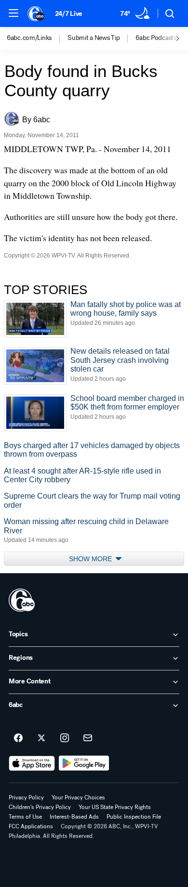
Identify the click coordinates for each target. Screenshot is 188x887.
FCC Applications (31, 826)
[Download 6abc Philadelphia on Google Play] (84, 763)
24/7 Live (68, 13)
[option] (37, 38)
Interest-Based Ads (74, 817)
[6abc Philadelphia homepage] (36, 13)
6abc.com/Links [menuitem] (29, 38)
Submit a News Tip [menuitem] (93, 38)
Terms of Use (25, 817)
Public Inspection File (134, 817)
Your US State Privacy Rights (115, 807)
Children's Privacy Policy (40, 807)
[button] (13, 13)
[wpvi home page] (22, 600)
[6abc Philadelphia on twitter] (41, 738)
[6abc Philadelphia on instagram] (64, 738)
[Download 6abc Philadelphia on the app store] (32, 763)
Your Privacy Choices (78, 797)
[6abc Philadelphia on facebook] (18, 738)
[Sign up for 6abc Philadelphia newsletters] (87, 738)
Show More (91, 559)
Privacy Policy (26, 797)
